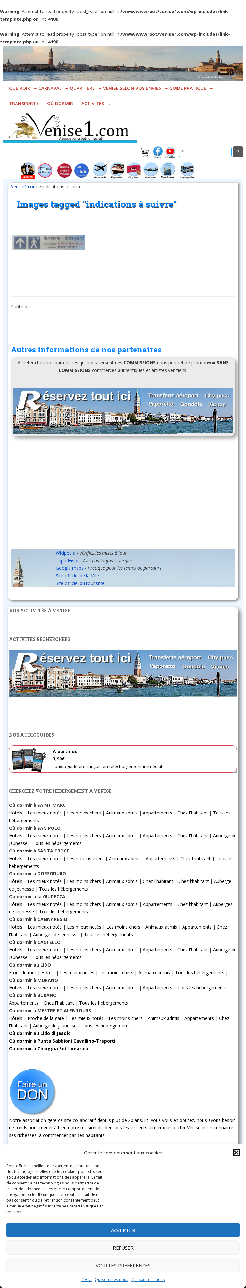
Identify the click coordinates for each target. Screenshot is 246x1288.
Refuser (123, 1248)
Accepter (123, 1230)
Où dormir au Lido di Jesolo (40, 1033)
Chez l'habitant (192, 813)
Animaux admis (122, 813)
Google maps (70, 568)
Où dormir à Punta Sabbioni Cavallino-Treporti (62, 1041)
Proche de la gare (46, 1018)
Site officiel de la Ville (77, 576)
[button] (236, 1152)
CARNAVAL (50, 88)
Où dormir (60, 103)
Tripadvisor (67, 561)
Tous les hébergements (57, 843)
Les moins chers (84, 813)
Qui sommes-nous (111, 1279)
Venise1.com (24, 186)
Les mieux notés (45, 813)
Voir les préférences (123, 1265)
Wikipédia (65, 553)
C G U (86, 1279)
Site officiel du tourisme (80, 583)
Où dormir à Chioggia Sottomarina (48, 1048)
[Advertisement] (123, 491)
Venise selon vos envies (132, 88)
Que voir (19, 88)
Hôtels (15, 813)
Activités (92, 103)
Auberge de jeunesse (55, 1025)
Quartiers (82, 88)
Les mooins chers (85, 858)
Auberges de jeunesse (56, 934)
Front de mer (22, 972)
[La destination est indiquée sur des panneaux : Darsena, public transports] (48, 242)
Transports (24, 103)
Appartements (157, 813)
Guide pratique (187, 88)
